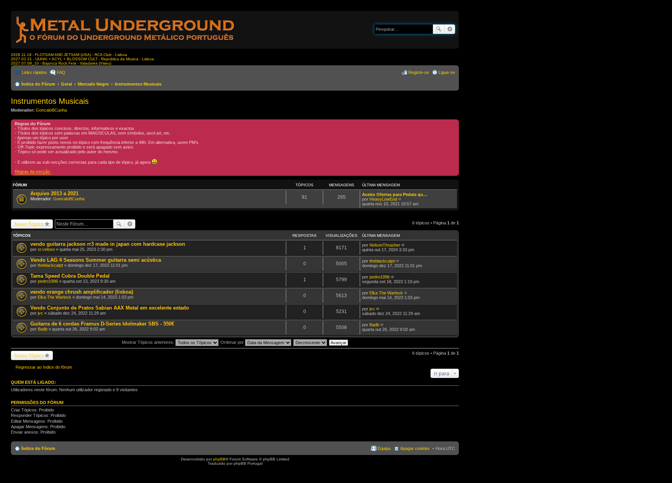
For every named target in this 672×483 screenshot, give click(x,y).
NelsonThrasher (384, 245)
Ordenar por (232, 342)
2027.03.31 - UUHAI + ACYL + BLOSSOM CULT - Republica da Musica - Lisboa (82, 59)
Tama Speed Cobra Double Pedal (70, 276)
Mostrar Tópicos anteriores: (148, 342)
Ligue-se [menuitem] (447, 72)
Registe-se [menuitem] (418, 72)
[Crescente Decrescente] (310, 342)
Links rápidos (34, 72)
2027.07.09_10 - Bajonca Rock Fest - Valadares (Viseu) (61, 63)
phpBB (219, 459)
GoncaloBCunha (51, 110)
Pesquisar (438, 29)
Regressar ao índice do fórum (44, 367)
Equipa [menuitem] (384, 448)
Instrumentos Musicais (138, 84)
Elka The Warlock (54, 297)
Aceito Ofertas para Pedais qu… (394, 194)
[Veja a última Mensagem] (400, 199)
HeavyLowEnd (383, 199)
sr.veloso (46, 249)
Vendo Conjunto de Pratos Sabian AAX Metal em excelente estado (109, 308)
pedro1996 (48, 281)
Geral (66, 84)
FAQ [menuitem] (61, 72)
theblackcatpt (50, 265)
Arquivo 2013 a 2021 (54, 193)
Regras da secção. (33, 171)
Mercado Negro (93, 84)
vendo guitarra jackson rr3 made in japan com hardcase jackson (107, 244)
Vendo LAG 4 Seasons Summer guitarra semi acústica (95, 260)
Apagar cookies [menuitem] (415, 448)
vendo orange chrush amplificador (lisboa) (81, 292)
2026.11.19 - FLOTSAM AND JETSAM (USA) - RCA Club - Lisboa (69, 54)
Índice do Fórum (38, 84)
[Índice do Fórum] (125, 44)
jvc (40, 313)
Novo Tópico (29, 224)
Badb (42, 329)
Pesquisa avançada (449, 29)
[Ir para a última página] (403, 245)
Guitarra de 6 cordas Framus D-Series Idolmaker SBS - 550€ (102, 324)
